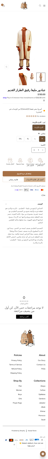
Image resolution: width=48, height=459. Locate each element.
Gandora (42, 399)
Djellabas (42, 394)
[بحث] (40, 6)
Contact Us (41, 365)
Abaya (43, 386)
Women (19, 390)
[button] (31, 116)
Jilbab (43, 407)
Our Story (41, 360)
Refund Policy (16, 369)
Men (20, 386)
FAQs (43, 369)
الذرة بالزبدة (38, 127)
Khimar (42, 411)
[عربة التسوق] (4, 6)
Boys (20, 394)
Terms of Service (15, 365)
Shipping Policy (16, 373)
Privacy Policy (16, 360)
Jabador (42, 403)
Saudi (43, 420)
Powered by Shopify (18, 431)
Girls (20, 399)
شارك (43, 195)
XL (28, 139)
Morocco (42, 416)
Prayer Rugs (17, 403)
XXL (20, 139)
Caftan (42, 390)
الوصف (40, 204)
